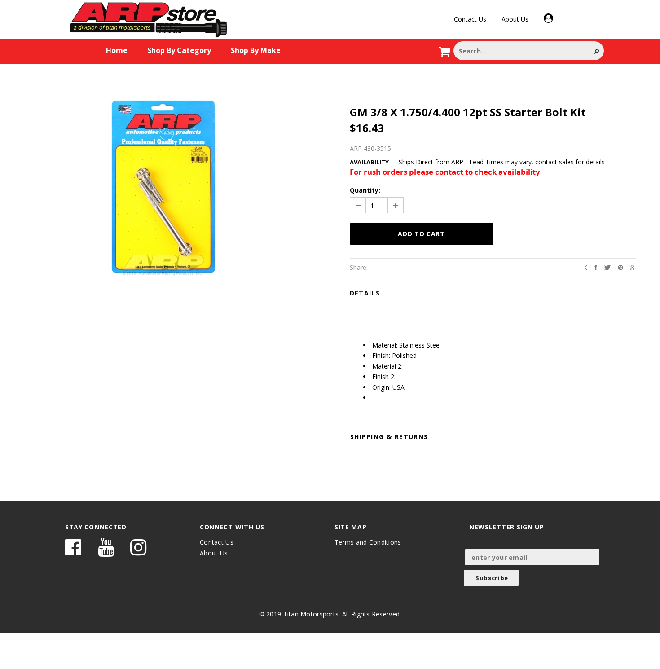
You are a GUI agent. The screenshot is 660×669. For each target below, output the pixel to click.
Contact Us (470, 19)
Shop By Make (256, 50)
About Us (515, 19)
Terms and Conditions (367, 542)
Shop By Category (179, 50)
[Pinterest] (620, 267)
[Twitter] (607, 267)
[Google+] (633, 267)
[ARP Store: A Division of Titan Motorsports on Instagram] (138, 551)
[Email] (584, 267)
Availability (369, 162)
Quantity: (365, 190)
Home (117, 50)
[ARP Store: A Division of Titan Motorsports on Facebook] (73, 551)
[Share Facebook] (595, 267)
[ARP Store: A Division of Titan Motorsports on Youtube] (106, 551)
